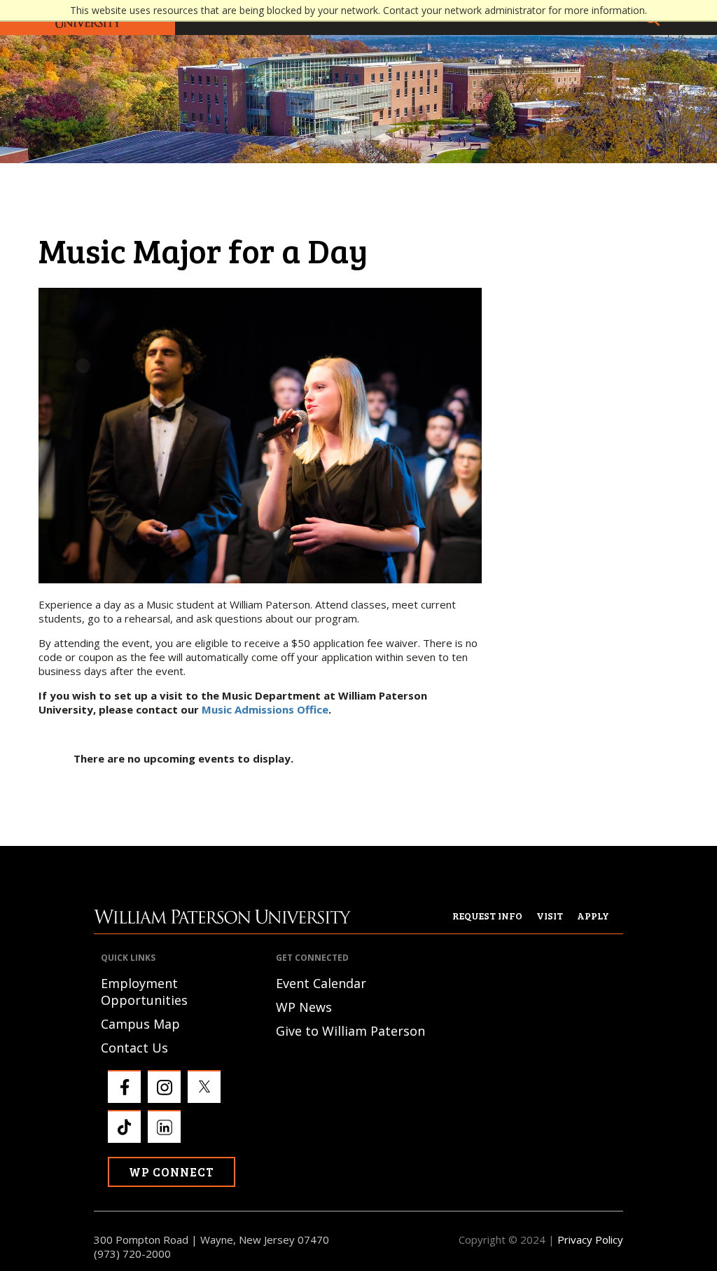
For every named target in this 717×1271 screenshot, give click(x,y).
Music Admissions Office (265, 709)
